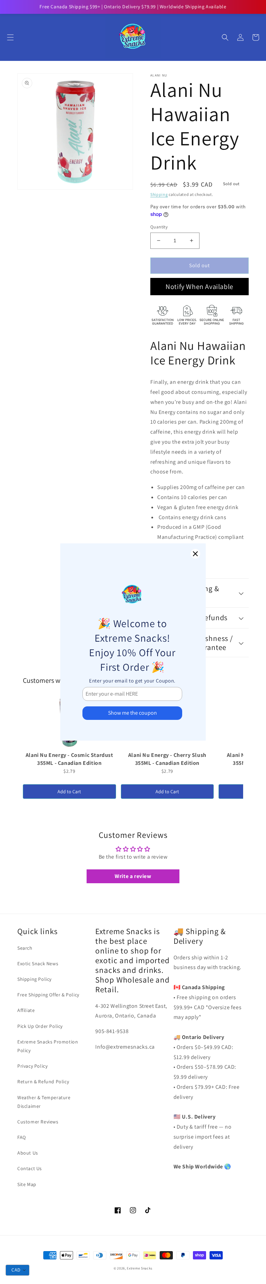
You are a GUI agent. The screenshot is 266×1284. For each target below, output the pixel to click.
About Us (27, 1153)
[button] (10, 37)
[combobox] (17, 1270)
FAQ (21, 1137)
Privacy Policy (32, 1066)
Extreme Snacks (139, 1268)
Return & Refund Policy (43, 1081)
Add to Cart (69, 791)
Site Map (26, 1184)
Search (25, 948)
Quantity (159, 227)
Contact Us (29, 1168)
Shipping (159, 194)
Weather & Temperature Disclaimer (44, 1101)
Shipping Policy (34, 979)
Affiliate (26, 1010)
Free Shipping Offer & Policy (48, 995)
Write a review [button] (133, 876)
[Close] (195, 554)
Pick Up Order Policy (40, 1026)
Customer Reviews (38, 1122)
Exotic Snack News (37, 963)
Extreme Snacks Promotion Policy (47, 1046)
